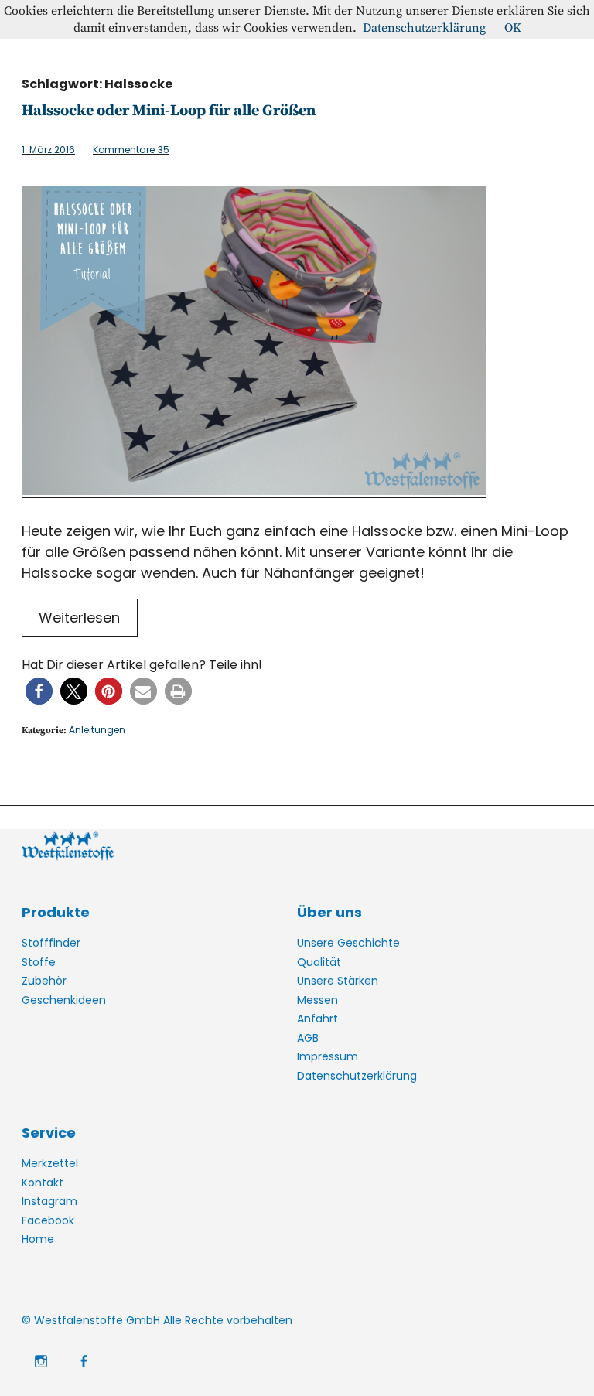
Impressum (327, 1056)
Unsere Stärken (337, 980)
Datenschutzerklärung (357, 1076)
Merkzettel (50, 1163)
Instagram (49, 1201)
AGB (308, 1038)
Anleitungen (97, 729)
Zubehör (44, 980)
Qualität (319, 962)
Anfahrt (317, 1018)
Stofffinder (51, 943)
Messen (317, 1000)
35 (131, 149)
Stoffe (39, 962)
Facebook (48, 1220)
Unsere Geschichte (348, 943)
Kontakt (42, 1182)
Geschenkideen (64, 1000)
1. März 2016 (48, 149)
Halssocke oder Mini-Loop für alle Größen (169, 111)
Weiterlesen (79, 617)
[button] (39, 691)
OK (512, 28)
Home (38, 1239)
